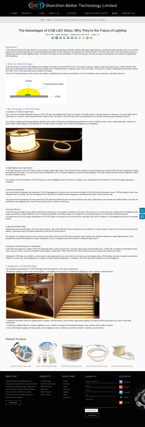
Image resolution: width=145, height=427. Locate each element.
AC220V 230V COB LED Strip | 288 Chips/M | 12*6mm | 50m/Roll (72, 366)
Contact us (67, 397)
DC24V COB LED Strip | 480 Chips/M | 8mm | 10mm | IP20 (22, 366)
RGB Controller (46, 386)
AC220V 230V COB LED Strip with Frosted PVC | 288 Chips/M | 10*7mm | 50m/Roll (97, 366)
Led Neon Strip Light (48, 384)
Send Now (92, 415)
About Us (66, 389)
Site (98, 34)
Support (66, 392)
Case (65, 386)
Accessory (44, 389)
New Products (46, 394)
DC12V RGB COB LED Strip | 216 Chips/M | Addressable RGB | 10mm (47, 366)
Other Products (46, 392)
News (65, 394)
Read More (13, 403)
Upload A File (91, 410)
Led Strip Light (46, 381)
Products (66, 384)
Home (65, 381)
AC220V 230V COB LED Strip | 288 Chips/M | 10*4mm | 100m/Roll (122, 366)
